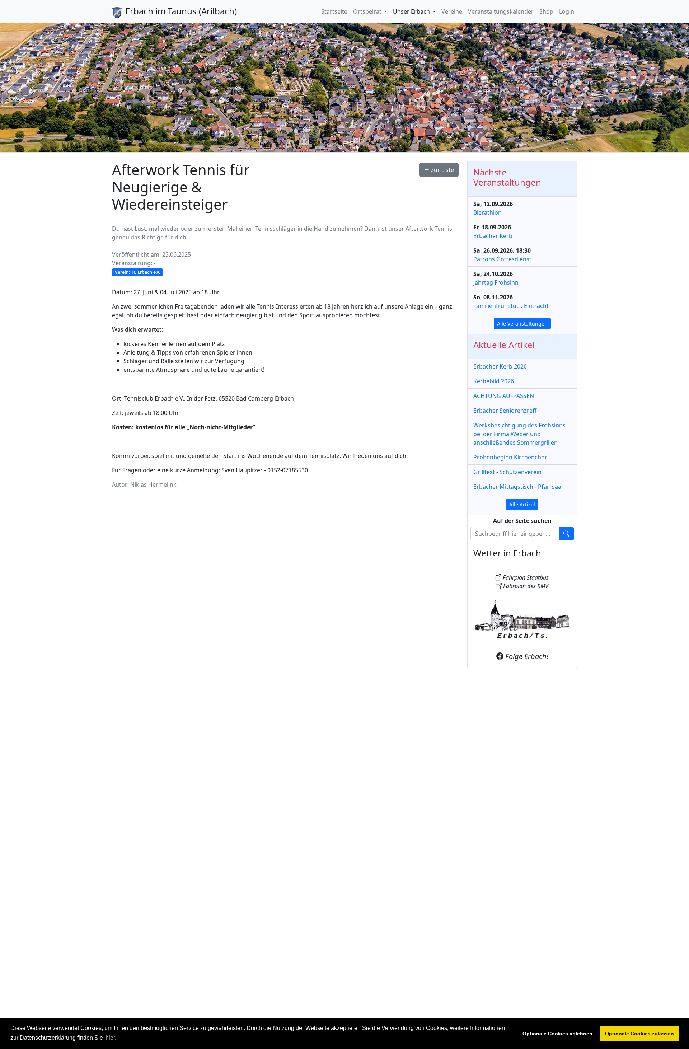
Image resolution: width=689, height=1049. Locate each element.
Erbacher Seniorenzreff (504, 411)
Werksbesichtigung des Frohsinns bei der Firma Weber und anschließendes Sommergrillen (519, 433)
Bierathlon (487, 212)
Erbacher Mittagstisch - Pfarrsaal (518, 487)
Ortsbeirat (368, 11)
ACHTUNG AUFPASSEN (503, 396)
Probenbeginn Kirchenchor (510, 457)
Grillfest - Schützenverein (507, 472)
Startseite (334, 11)
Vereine (451, 11)
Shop (546, 11)
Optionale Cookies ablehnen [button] (557, 1033)
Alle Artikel (522, 504)
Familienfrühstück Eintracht (511, 306)
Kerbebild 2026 (493, 381)
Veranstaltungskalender (501, 11)
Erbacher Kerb (492, 236)
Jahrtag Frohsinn (496, 282)
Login (566, 11)
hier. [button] (111, 1038)
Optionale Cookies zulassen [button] (639, 1033)
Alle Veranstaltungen (522, 323)
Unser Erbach (412, 11)
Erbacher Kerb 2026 (500, 366)
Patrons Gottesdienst (502, 259)
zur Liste (442, 170)
